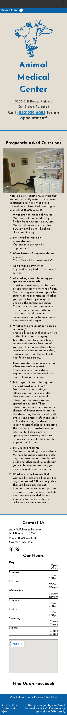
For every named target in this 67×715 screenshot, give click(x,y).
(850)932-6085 (31, 113)
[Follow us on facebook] (21, 10)
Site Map (51, 697)
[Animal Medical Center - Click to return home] (33, 39)
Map (14, 10)
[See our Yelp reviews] (17, 549)
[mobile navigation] (61, 4)
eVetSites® (58, 705)
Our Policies (17, 697)
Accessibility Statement (9, 707)
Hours (4, 10)
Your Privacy (35, 697)
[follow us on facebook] (11, 549)
